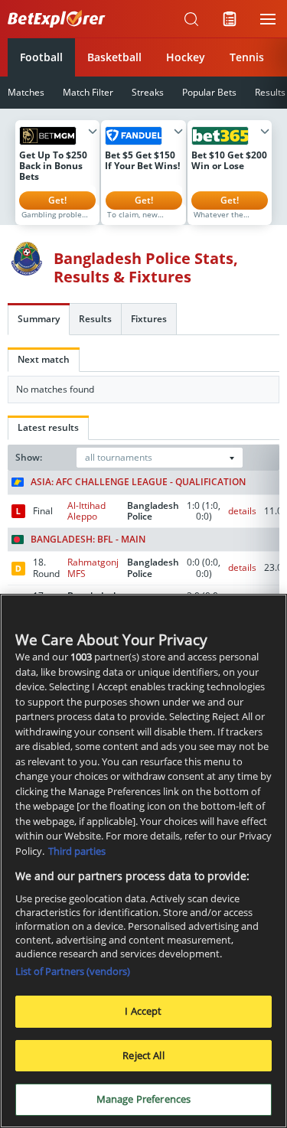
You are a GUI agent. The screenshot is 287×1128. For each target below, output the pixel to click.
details (242, 510)
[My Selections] (229, 19)
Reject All (143, 1055)
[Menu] (268, 19)
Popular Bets (209, 92)
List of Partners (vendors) (72, 971)
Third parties (77, 851)
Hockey (185, 57)
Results (95, 318)
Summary (39, 318)
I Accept (143, 1011)
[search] (191, 19)
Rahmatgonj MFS (93, 567)
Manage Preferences (143, 1099)
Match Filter (88, 92)
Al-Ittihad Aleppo (86, 511)
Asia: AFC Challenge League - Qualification (138, 482)
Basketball (114, 57)
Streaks (148, 92)
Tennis (247, 57)
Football (41, 57)
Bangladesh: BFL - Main (88, 539)
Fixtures (149, 318)
